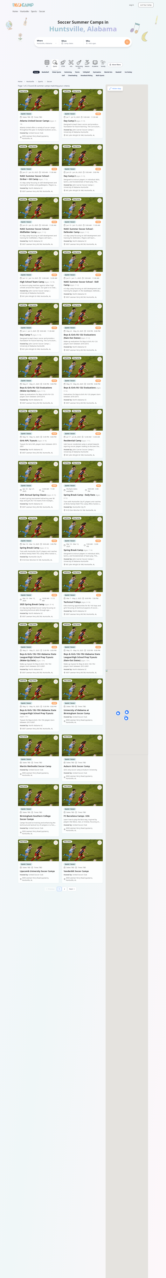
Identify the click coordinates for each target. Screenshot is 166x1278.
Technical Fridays (77, 602)
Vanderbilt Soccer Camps (76, 871)
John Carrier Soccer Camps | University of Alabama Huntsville (79, 131)
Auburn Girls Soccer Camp (77, 766)
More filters (116, 65)
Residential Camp (77, 440)
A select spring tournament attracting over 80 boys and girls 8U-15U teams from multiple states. (37, 499)
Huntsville (24, 11)
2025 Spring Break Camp (37, 604)
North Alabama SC (36, 188)
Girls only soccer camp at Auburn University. (80, 770)
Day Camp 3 (74, 120)
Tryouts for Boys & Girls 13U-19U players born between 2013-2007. (37, 721)
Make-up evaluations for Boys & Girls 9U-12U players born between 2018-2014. (81, 342)
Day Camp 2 (74, 176)
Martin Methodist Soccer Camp (35, 766)
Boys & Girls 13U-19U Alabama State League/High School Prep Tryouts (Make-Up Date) (38, 657)
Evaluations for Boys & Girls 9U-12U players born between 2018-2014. (82, 395)
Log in (131, 5)
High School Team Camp (37, 281)
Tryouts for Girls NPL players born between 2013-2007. (38, 445)
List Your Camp (146, 5)
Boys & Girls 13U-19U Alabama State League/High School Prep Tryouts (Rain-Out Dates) (82, 657)
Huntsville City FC (79, 507)
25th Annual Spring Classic (38, 494)
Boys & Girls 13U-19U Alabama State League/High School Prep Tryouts (38, 713)
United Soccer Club (36, 133)
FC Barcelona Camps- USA (76, 816)
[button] (126, 718)
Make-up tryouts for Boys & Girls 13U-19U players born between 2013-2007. (35, 665)
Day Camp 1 (30, 334)
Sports (34, 11)
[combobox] (47, 43)
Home (15, 11)
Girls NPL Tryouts (33, 440)
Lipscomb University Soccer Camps (37, 871)
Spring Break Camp (34, 547)
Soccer (42, 11)
